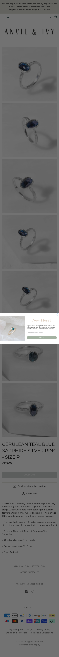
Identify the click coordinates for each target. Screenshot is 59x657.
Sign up (41, 337)
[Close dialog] (57, 314)
